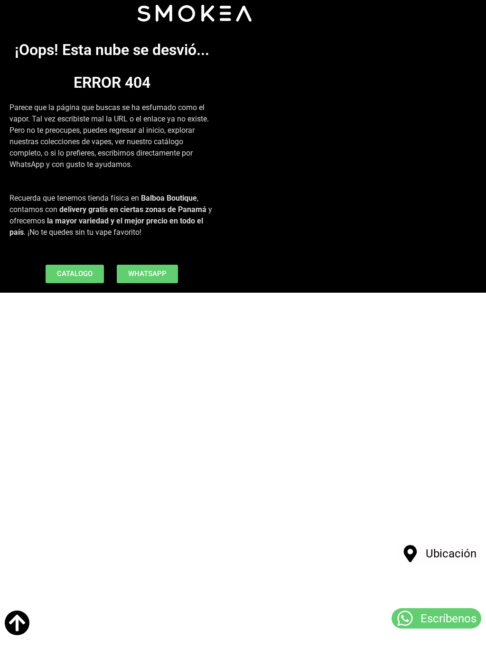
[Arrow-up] (17, 623)
